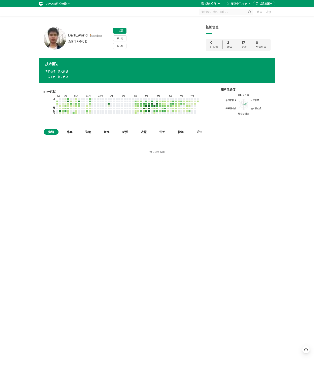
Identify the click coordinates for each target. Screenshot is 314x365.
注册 (269, 12)
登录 (260, 12)
